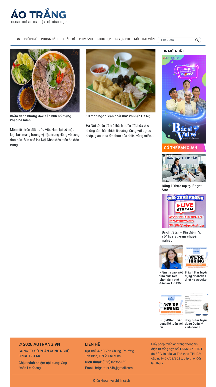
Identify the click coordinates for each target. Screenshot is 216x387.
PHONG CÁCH (50, 39)
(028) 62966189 (114, 362)
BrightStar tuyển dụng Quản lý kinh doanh (196, 324)
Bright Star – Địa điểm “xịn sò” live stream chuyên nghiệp (182, 236)
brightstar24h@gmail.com (114, 368)
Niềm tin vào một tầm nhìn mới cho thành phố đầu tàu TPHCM (171, 278)
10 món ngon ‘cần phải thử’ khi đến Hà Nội (118, 116)
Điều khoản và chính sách (111, 381)
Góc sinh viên (144, 39)
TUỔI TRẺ (30, 39)
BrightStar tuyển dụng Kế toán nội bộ (171, 324)
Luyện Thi (122, 39)
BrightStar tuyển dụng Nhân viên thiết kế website (196, 276)
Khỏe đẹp (104, 39)
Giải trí (69, 39)
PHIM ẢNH (86, 39)
